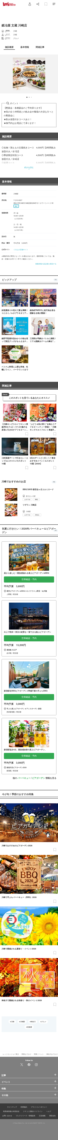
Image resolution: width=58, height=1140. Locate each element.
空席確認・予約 (29, 579)
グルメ (43, 1021)
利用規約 (24, 1107)
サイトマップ (12, 1107)
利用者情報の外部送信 (11, 1111)
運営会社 (52, 1115)
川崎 (12, 1021)
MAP (16, 206)
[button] (26, 97)
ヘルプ (48, 1111)
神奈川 (33, 1021)
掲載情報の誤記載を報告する (45, 264)
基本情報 (7, 181)
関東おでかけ (26, 1054)
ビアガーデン (38, 777)
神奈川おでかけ (52, 1054)
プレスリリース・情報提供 (25, 1115)
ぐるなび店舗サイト (20, 249)
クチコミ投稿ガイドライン (32, 1111)
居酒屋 (29, 1027)
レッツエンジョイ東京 (11, 1054)
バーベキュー (24, 777)
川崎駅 (22, 1021)
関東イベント (39, 1054)
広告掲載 (42, 1115)
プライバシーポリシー (39, 1107)
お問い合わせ (7, 1115)
